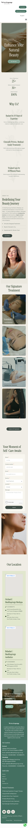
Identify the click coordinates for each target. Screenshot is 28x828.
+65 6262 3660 (12, 755)
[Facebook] (4, 812)
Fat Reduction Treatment (10, 385)
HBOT (6, 413)
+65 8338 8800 (12, 766)
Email (6, 471)
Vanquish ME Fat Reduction (9, 793)
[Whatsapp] (13, 812)
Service (7, 478)
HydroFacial (7, 319)
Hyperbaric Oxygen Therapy (11, 416)
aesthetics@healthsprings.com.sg (14, 752)
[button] (26, 19)
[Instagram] (8, 812)
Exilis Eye (7, 350)
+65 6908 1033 (21, 766)
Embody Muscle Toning (8, 798)
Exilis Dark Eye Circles (8, 801)
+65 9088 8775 (20, 755)
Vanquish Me (8, 382)
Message (7, 490)
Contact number (9, 464)
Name (6, 457)
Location (7, 484)
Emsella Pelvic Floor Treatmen (10, 796)
